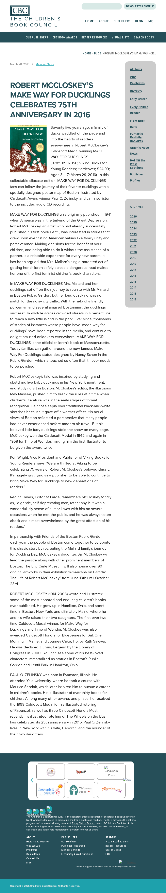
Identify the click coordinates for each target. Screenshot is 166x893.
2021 (133, 246)
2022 (133, 240)
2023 (133, 234)
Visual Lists (121, 37)
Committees (33, 854)
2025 (133, 222)
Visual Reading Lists (117, 841)
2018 (133, 264)
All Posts (136, 69)
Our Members (69, 841)
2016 (133, 276)
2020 (133, 252)
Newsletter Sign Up (140, 6)
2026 (133, 216)
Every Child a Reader (83, 823)
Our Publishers (37, 37)
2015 (133, 281)
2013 (133, 293)
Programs (31, 849)
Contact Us (32, 858)
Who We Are (33, 845)
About (104, 21)
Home (89, 21)
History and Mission (37, 841)
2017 (133, 270)
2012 (133, 299)
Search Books (144, 37)
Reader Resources (94, 37)
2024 (133, 228)
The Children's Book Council (35, 22)
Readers (111, 837)
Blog (139, 21)
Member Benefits (71, 849)
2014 (133, 287)
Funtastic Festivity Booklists (136, 137)
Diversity (136, 91)
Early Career (138, 99)
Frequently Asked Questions (77, 854)
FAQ (150, 21)
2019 (133, 258)
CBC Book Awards (64, 37)
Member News (45, 64)
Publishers (122, 21)
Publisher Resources (73, 845)
